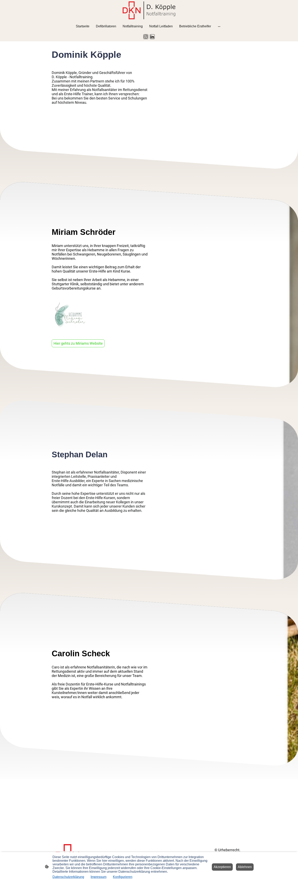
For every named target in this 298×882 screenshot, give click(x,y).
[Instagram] (145, 36)
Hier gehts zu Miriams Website (78, 343)
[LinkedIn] (152, 36)
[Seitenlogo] (149, 10)
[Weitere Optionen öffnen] (219, 26)
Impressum (98, 877)
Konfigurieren (122, 877)
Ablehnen (245, 867)
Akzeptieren (222, 867)
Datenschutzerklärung (68, 877)
